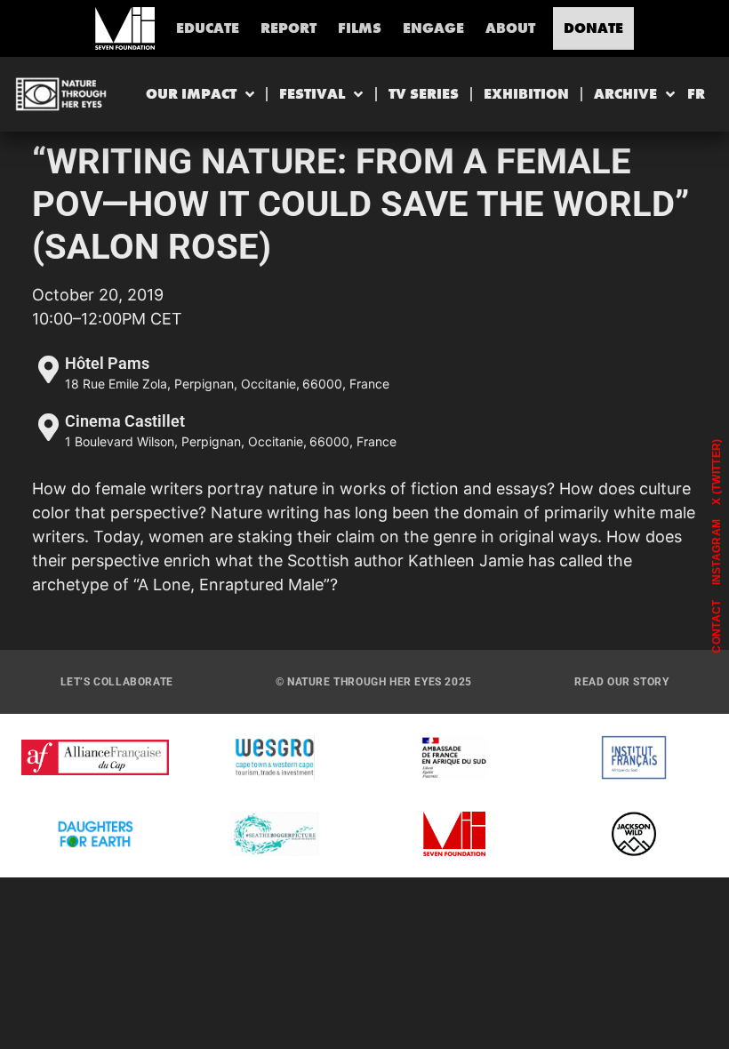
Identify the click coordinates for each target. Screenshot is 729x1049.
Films (359, 28)
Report (288, 28)
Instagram (716, 552)
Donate (593, 28)
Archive (625, 93)
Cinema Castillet (125, 421)
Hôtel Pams (107, 363)
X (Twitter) (716, 471)
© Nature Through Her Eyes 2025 (374, 682)
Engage (433, 28)
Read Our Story (621, 682)
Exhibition (526, 93)
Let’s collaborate (116, 682)
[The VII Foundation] (124, 28)
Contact (716, 626)
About (510, 28)
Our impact (191, 93)
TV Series (424, 93)
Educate (207, 28)
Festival (312, 93)
